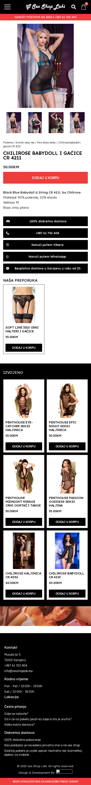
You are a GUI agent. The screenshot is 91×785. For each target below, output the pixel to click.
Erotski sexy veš (25, 142)
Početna (8, 142)
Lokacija (11, 697)
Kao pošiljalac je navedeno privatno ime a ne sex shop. (42, 745)
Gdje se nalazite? (16, 714)
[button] (73, 7)
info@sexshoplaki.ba (18, 671)
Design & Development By (37, 772)
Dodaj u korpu (45, 178)
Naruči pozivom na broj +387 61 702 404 (45, 17)
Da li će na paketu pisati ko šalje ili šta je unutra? (38, 719)
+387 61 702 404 (15, 665)
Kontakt (10, 647)
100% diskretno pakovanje (22, 740)
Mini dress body (46, 142)
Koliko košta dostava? (19, 725)
